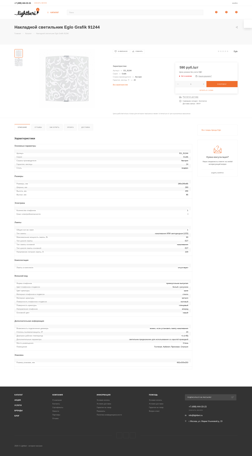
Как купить (54, 127)
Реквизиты (101, 411)
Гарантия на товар (104, 407)
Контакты (56, 404)
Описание (22, 127)
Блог (16, 416)
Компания (57, 395)
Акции (17, 400)
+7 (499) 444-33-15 (22, 3)
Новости (55, 411)
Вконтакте (119, 435)
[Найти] (200, 12)
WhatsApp (133, 435)
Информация (103, 395)
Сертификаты (57, 407)
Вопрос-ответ (154, 411)
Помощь (153, 395)
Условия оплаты (103, 400)
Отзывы (38, 127)
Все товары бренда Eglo (211, 130)
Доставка (85, 127)
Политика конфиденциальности (109, 415)
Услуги (18, 405)
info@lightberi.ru (196, 415)
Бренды (18, 411)
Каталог (18, 395)
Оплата (70, 127)
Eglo (236, 51)
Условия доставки (104, 404)
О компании (57, 400)
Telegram (126, 435)
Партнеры (56, 415)
